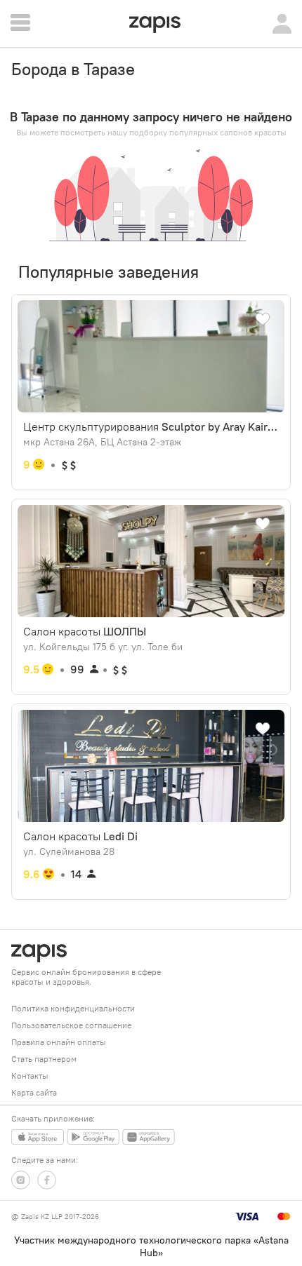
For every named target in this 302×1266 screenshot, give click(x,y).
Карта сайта (34, 1092)
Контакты (29, 1075)
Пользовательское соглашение (71, 1025)
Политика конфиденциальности (73, 1008)
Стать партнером (44, 1058)
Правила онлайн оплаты (58, 1042)
